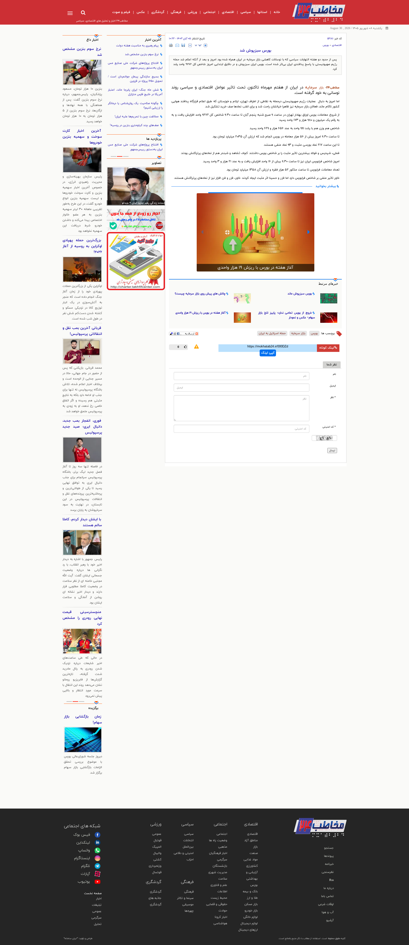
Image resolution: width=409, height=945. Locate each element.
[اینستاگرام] (97, 858)
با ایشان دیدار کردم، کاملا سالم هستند (82, 522)
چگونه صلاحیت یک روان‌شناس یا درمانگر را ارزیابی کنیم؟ (135, 105)
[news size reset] (198, 45)
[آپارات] (97, 874)
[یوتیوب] (97, 881)
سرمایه (311, 87)
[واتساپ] (97, 850)
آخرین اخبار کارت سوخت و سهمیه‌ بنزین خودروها (82, 136)
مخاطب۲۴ (332, 88)
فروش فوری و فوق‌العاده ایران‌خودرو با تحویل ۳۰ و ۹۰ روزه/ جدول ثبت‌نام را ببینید (83, 725)
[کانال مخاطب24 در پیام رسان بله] (136, 220)
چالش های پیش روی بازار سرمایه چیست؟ (200, 294)
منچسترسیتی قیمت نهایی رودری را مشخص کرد (82, 618)
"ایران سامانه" (71, 938)
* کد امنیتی (329, 427)
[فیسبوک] (97, 835)
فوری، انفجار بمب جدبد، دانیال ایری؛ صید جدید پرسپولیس (82, 426)
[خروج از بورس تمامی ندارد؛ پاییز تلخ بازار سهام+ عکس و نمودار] (255, 225)
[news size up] (205, 45)
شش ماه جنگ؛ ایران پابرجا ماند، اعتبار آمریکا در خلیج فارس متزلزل (135, 92)
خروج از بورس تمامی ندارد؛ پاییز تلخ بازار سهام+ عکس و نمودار (255, 255)
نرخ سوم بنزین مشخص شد (142, 54)
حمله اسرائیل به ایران (272, 333)
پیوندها (329, 856)
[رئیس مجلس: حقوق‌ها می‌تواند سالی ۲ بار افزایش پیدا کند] (136, 186)
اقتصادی (337, 45)
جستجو (329, 848)
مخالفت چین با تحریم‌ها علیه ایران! (137, 116)
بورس (326, 45)
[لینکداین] (97, 842)
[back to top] (332, 811)
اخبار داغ (92, 40)
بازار (321, 88)
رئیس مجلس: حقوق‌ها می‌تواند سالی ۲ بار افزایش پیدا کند (136, 203)
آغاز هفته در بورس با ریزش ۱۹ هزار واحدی (200, 313)
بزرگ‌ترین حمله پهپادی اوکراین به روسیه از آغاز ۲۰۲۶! (82, 246)
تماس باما (327, 896)
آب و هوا (328, 912)
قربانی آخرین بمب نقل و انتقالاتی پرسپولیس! (82, 331)
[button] (202, 232)
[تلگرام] (97, 866)
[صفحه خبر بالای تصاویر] (136, 261)
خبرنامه (329, 864)
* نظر (333, 397)
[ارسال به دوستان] (177, 45)
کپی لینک (268, 353)
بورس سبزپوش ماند (300, 294)
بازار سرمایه (298, 333)
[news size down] (190, 45)
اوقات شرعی (326, 904)
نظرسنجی (328, 872)
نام (334, 374)
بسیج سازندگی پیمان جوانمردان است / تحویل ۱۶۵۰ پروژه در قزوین (135, 79)
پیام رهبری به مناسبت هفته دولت (137, 46)
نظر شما (332, 365)
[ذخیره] (183, 45)
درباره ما (329, 888)
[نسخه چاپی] (171, 45)
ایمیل (333, 386)
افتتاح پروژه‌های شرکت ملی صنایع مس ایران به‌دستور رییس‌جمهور (135, 65)
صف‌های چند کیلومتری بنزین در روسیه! (134, 125)
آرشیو (330, 920)
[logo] (315, 12)
